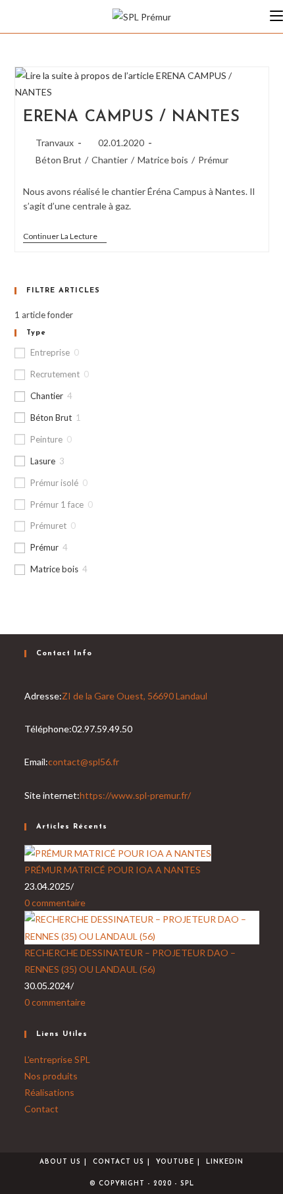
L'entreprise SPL (57, 1059)
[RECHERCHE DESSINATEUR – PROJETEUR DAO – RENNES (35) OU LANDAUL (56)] (141, 926)
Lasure (42, 461)
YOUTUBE (175, 1162)
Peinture (46, 439)
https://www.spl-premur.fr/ (135, 795)
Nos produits (51, 1075)
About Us (60, 1162)
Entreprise (50, 352)
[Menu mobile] (276, 16)
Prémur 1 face (57, 504)
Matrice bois (163, 159)
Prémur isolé (54, 482)
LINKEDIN (225, 1162)
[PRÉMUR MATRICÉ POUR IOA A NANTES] (117, 851)
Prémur (213, 159)
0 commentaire (55, 902)
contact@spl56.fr (83, 761)
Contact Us (118, 1162)
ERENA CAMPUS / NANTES (131, 117)
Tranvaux (55, 142)
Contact (41, 1108)
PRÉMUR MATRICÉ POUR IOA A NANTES (112, 869)
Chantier (109, 159)
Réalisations (49, 1092)
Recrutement (55, 374)
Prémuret (48, 525)
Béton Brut (59, 159)
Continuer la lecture (65, 237)
